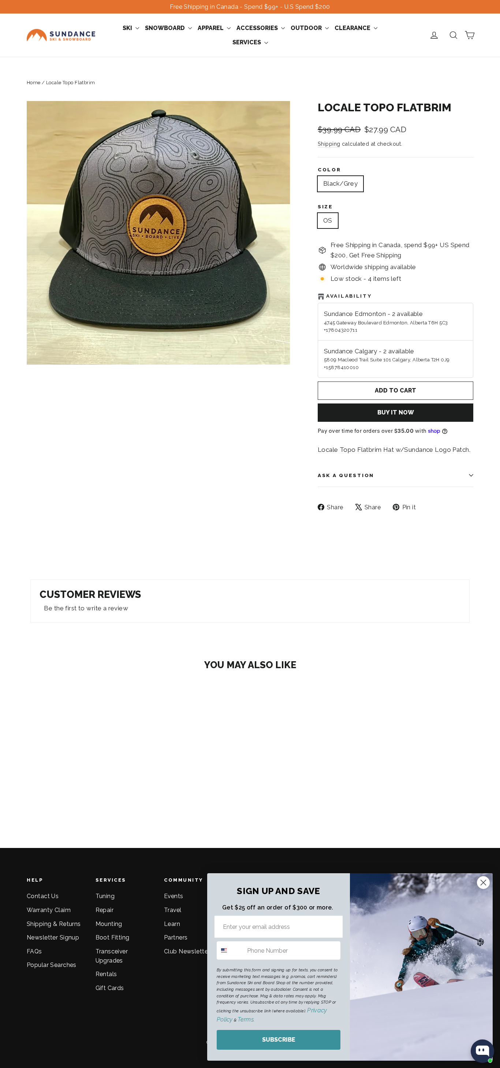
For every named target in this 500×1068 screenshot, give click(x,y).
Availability (349, 296)
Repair (105, 910)
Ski (128, 28)
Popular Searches (52, 964)
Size (325, 206)
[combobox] (230, 950)
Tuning (105, 896)
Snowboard (165, 28)
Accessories (257, 28)
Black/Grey (340, 183)
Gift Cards (110, 988)
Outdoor (307, 28)
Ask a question (346, 475)
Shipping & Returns (54, 923)
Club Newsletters (188, 951)
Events (173, 896)
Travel (173, 910)
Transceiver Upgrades (112, 956)
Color (329, 169)
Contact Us (43, 896)
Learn (172, 923)
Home (34, 82)
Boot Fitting (113, 937)
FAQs (34, 951)
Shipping (329, 144)
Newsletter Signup (53, 937)
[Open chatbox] (482, 1051)
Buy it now (395, 412)
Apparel (211, 28)
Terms (245, 1019)
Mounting (109, 923)
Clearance (353, 28)
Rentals (106, 974)
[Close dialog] (483, 882)
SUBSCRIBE (278, 1039)
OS (327, 220)
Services (247, 42)
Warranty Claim (49, 910)
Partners (175, 937)
